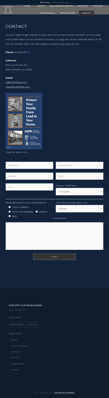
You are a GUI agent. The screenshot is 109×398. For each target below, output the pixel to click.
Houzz (32, 324)
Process (15, 358)
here (67, 2)
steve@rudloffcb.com (18, 87)
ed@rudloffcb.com (16, 82)
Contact (15, 370)
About (14, 340)
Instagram (17, 324)
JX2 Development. (65, 393)
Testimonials (17, 364)
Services (15, 352)
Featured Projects (19, 346)
